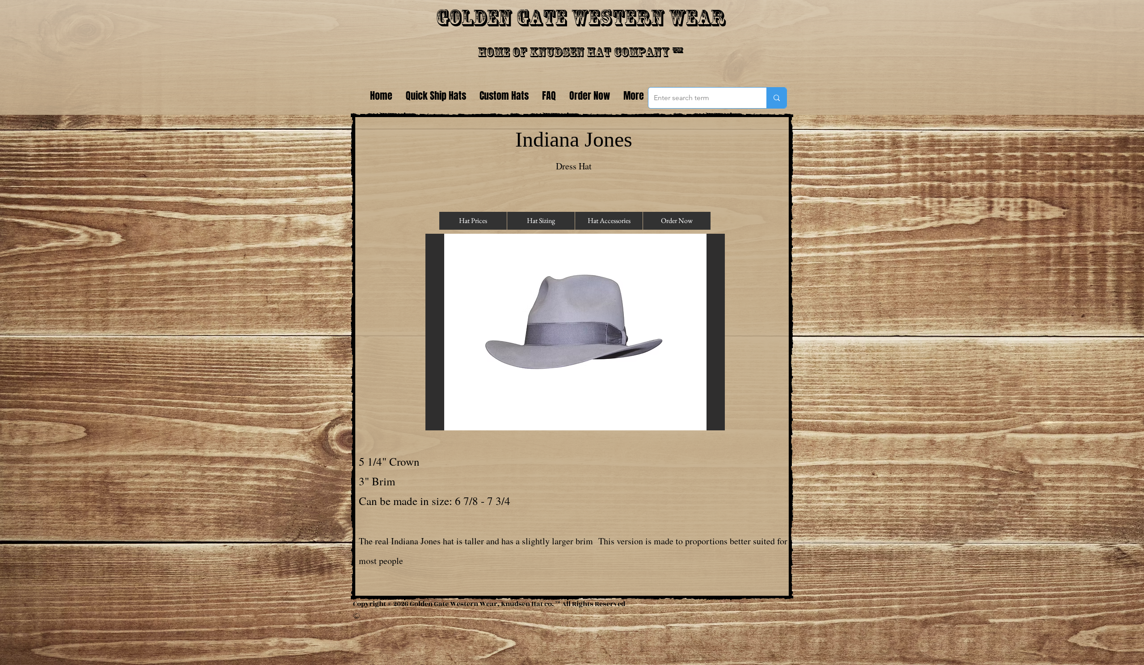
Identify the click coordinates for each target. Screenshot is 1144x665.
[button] (575, 332)
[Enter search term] (776, 98)
